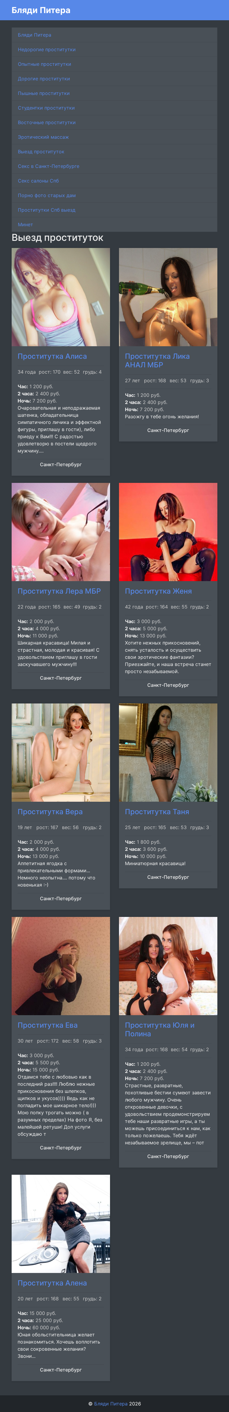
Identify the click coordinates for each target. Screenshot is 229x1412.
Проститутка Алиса (52, 356)
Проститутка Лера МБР (59, 591)
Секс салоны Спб (38, 181)
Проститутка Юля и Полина (159, 1029)
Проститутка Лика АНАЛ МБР (157, 360)
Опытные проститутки (44, 64)
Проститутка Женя (158, 591)
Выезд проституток (41, 152)
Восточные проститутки (47, 122)
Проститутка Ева (48, 1025)
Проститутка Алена (52, 1283)
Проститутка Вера (50, 811)
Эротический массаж (43, 137)
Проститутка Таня (157, 811)
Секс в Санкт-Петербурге (48, 166)
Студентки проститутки (46, 108)
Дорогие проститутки (44, 79)
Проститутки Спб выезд (46, 210)
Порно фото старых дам (47, 195)
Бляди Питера (41, 10)
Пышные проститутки (44, 93)
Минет (25, 224)
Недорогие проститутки (47, 49)
